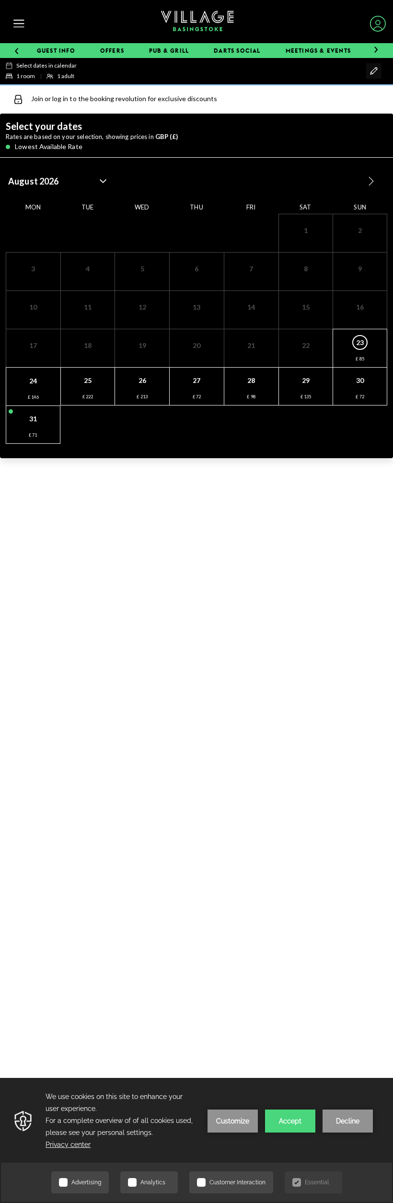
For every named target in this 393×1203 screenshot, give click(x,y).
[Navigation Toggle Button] (18, 24)
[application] (196, 1140)
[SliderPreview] (16, 50)
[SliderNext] (376, 50)
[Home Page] (197, 23)
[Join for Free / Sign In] (378, 24)
